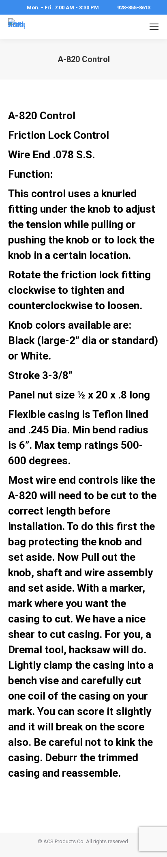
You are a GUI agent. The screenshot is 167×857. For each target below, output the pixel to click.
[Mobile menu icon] (154, 27)
